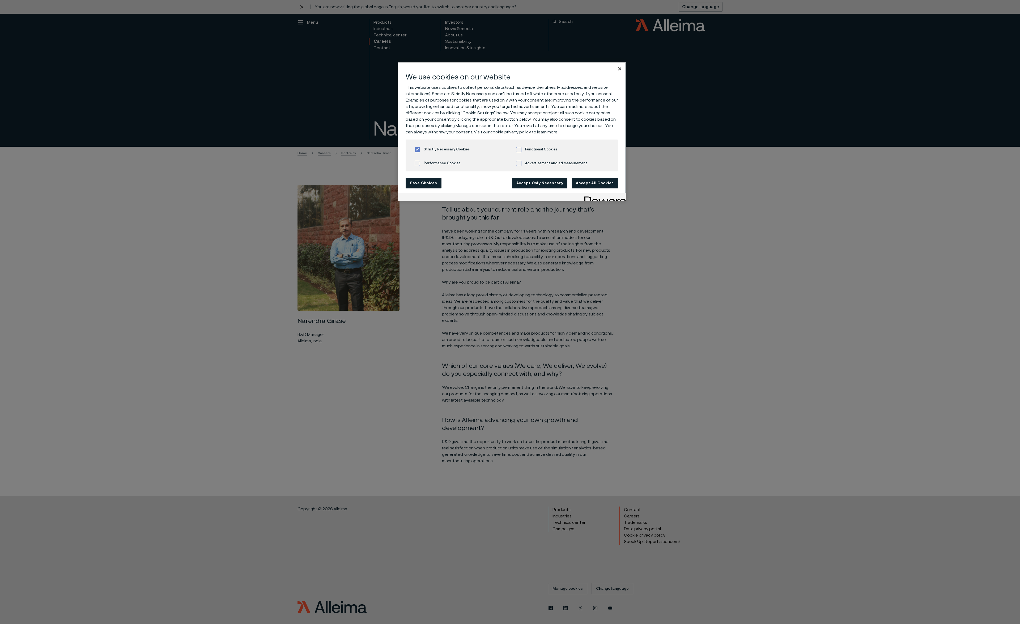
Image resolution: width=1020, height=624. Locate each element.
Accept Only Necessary (539, 183)
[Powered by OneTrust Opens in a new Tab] (603, 197)
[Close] (620, 69)
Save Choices (423, 183)
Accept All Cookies (595, 183)
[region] (512, 131)
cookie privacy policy (510, 132)
